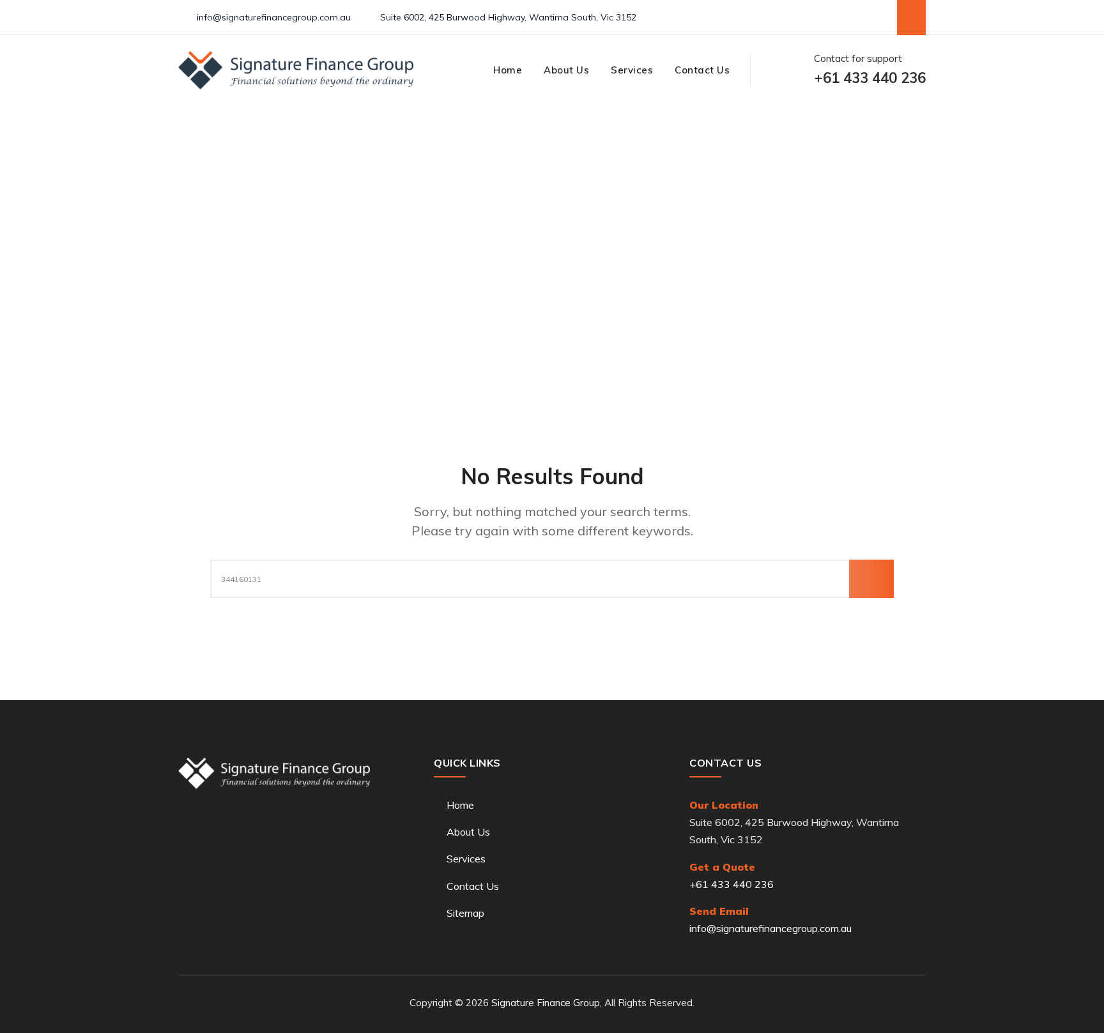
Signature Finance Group (545, 1003)
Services (632, 70)
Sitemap (465, 913)
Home (507, 70)
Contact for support (870, 70)
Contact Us (702, 70)
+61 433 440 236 (731, 884)
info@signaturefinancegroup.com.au (274, 17)
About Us (566, 70)
